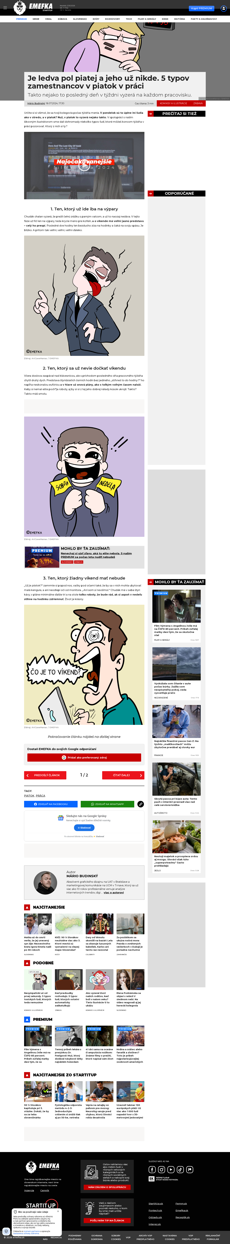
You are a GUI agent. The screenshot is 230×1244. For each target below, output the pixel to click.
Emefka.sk (182, 1210)
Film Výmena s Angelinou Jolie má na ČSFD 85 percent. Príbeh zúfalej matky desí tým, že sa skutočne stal (176, 630)
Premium (21, 19)
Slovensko (80, 19)
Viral (48, 19)
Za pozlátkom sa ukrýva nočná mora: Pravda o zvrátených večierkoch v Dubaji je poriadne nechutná (130, 943)
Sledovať (84, 827)
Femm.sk (181, 1203)
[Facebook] (152, 1169)
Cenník (44, 1190)
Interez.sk (155, 1224)
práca (40, 796)
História (179, 19)
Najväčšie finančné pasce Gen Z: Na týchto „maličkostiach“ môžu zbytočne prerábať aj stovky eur (176, 744)
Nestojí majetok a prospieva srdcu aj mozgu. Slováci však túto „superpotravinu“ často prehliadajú (176, 861)
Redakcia (56, 1237)
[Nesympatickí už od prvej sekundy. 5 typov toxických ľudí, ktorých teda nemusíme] (38, 979)
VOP (128, 1237)
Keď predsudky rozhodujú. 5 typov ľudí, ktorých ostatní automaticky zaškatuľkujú (67, 999)
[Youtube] (170, 1169)
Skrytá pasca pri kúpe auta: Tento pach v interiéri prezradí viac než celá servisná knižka (175, 801)
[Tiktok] (180, 1169)
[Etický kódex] (163, 1177)
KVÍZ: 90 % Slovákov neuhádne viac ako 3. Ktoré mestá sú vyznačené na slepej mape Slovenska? (67, 943)
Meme (36, 19)
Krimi (165, 19)
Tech (129, 19)
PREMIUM (42, 1019)
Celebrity (90, 955)
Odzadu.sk (155, 1217)
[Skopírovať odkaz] (140, 804)
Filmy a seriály (147, 19)
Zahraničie (122, 955)
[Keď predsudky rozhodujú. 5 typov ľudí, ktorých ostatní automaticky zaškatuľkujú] (69, 979)
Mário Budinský (36, 103)
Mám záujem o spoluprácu (107, 1187)
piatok (29, 796)
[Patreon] (189, 1169)
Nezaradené (161, 698)
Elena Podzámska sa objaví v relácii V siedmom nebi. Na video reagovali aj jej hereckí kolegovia (129, 999)
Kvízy (96, 19)
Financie (158, 755)
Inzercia (29, 1190)
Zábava (62, 19)
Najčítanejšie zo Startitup (65, 1075)
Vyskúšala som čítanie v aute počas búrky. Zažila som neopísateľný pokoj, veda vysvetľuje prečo (172, 688)
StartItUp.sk (156, 1203)
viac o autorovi (114, 892)
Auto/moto (160, 813)
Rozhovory (112, 19)
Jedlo (157, 870)
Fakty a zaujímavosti (204, 19)
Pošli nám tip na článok (107, 1220)
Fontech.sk (155, 1210)
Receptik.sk (183, 1217)
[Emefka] (45, 1168)
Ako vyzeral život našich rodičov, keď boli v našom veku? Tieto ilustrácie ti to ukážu (98, 999)
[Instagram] (161, 1169)
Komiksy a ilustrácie (173, 103)
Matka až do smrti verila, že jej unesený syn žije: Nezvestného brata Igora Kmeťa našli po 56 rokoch (37, 943)
